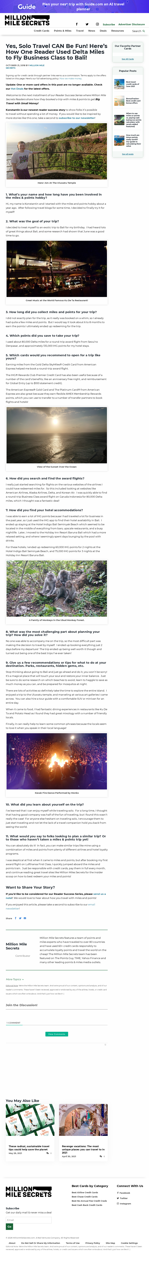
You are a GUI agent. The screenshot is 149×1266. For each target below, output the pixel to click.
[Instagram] (97, 24)
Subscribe (109, 24)
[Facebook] (77, 24)
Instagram (125, 1203)
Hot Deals (17, 88)
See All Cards (128, 59)
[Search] (143, 31)
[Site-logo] (27, 20)
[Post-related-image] (30, 1119)
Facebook (125, 1193)
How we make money (71, 78)
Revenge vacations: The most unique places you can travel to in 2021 (83, 1149)
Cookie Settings (129, 1243)
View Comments (56, 1034)
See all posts (127, 154)
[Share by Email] (25, 918)
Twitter (124, 1198)
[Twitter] (87, 24)
